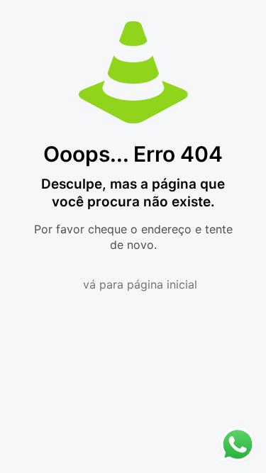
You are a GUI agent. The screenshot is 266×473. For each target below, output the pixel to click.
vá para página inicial (140, 284)
